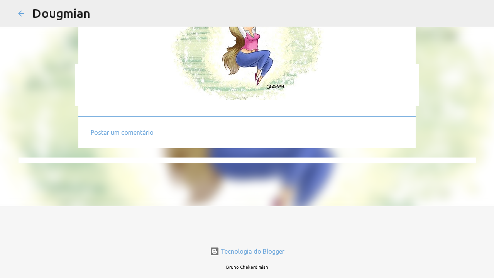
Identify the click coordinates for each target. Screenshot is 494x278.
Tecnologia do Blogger (251, 251)
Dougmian (61, 13)
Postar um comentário (122, 132)
